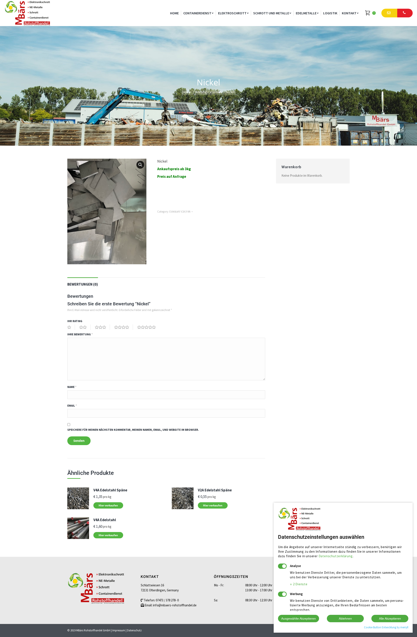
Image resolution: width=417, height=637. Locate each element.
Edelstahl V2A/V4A (208, 92)
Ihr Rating (74, 321)
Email (72, 405)
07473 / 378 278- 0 (167, 600)
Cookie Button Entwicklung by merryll (386, 627)
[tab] (82, 282)
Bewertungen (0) (82, 284)
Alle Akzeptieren (390, 618)
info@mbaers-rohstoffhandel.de (175, 605)
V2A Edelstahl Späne (215, 490)
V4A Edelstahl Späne (110, 490)
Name (71, 387)
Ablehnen (345, 618)
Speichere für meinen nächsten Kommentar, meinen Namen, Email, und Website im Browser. (133, 430)
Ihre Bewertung (80, 334)
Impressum (118, 630)
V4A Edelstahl (104, 519)
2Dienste (299, 584)
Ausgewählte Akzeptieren (298, 618)
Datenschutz (134, 630)
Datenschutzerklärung (336, 556)
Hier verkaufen (108, 505)
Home (186, 92)
